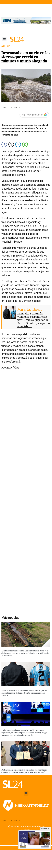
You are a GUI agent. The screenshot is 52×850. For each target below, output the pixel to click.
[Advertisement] (26, 490)
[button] (4, 39)
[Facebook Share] (4, 144)
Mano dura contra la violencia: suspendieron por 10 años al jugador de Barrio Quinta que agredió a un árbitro (33, 320)
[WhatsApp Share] (25, 144)
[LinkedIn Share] (18, 144)
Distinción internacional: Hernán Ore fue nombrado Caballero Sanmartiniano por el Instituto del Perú (24, 771)
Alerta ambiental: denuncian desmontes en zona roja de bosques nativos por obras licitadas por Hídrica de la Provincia (25, 653)
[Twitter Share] (11, 144)
